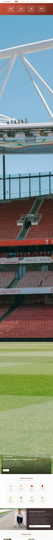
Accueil (16, 1)
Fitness (35, 1)
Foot (38, 1)
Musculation (41, 1)
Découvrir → (6, 470)
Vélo (45, 1)
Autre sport (23, 1)
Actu (19, 1)
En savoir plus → (32, 526)
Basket (27, 1)
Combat (31, 1)
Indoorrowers (6, 1)
